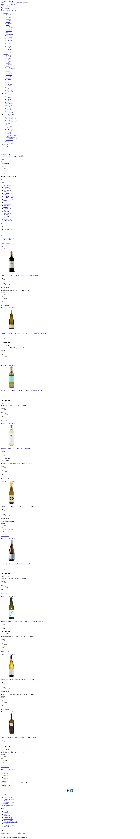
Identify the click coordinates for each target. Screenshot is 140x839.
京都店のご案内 (8, 817)
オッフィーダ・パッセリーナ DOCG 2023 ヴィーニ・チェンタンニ (18, 506)
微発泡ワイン (9, 123)
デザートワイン (10, 127)
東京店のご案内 (8, 816)
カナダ (8, 26)
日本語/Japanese (14, 833)
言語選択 (20, 3)
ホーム (5, 168)
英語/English (30, 833)
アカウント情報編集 (9, 799)
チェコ (8, 43)
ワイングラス (9, 143)
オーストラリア (10, 28)
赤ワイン (6, 13)
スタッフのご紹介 (8, 819)
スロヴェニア (9, 91)
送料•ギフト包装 (8, 820)
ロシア (8, 47)
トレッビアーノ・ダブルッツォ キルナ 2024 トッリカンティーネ (17, 679)
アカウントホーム (8, 797)
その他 (5, 125)
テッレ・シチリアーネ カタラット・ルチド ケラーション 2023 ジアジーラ (21, 275)
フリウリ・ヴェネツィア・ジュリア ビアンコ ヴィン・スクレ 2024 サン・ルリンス (22, 621)
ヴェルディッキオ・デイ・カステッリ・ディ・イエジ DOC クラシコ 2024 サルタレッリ (24, 333)
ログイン (3, 4)
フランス (8, 15)
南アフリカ (9, 31)
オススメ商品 (10, 3)
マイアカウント (6, 8)
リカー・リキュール (11, 129)
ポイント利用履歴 (8, 805)
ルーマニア (9, 38)
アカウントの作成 (10, 4)
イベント (6, 146)
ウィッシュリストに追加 (8, 307)
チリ (7, 32)
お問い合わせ (7, 826)
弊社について (7, 814)
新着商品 (3, 3)
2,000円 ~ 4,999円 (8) (9, 238)
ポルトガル (9, 20)
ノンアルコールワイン (12, 135)
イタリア (8, 17)
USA (7, 25)
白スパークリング (11, 118)
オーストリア (9, 23)
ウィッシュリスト (6, 10)
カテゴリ (3, 7)
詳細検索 (4, 249)
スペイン (8, 19)
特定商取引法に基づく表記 (11, 822)
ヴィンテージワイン (11, 138)
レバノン (8, 46)
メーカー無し (8, 229)
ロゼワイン (6, 93)
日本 (7, 51)
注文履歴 (15, 10)
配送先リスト (7, 800)
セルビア (8, 52)
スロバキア (9, 49)
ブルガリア (9, 37)
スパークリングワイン (9, 114)
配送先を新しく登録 (9, 802)
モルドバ (8, 41)
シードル (8, 132)
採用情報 (6, 823)
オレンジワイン (10, 130)
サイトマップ (7, 811)
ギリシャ (8, 35)
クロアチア (9, 40)
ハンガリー (9, 44)
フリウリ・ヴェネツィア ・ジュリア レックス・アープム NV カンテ (18, 737)
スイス (8, 78)
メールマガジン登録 (9, 825)
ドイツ (8, 22)
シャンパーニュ (10, 117)
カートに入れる (5, 305)
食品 (7, 141)
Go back (9, 14)
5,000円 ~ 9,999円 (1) (9, 239)
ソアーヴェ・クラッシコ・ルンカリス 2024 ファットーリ (15, 448)
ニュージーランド (11, 29)
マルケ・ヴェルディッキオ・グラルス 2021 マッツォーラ (15, 564)
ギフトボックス (10, 133)
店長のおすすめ (10, 137)
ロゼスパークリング (11, 120)
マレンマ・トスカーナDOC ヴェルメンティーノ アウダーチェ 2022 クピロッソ (21, 390)
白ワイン (6, 54)
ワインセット (7, 144)
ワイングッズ (9, 140)
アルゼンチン (9, 34)
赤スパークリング (11, 121)
